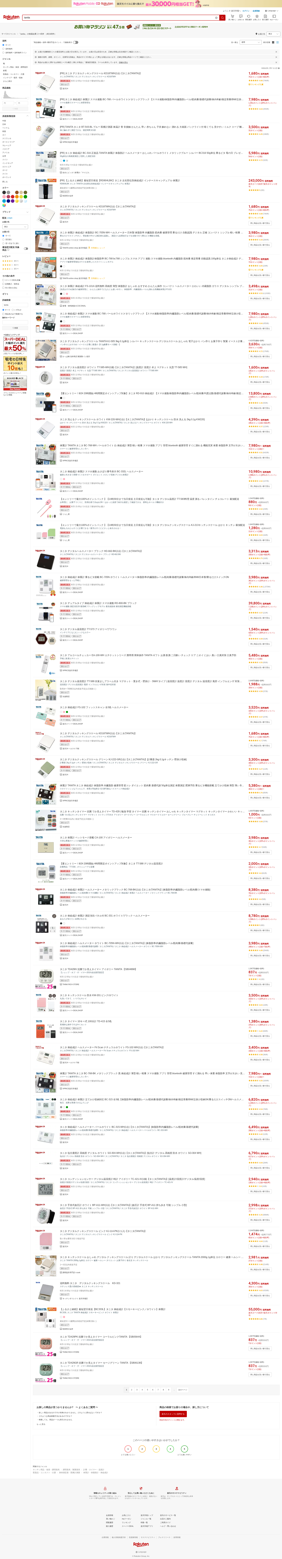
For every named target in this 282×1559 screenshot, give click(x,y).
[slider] (2, 98)
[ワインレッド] (8, 196)
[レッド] (12, 196)
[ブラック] (4, 192)
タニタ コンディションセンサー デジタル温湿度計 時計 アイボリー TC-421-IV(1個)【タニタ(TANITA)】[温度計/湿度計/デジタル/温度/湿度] (132, 1179)
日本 (4, 124)
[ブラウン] (17, 192)
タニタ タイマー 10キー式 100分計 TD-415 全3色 (86, 1021)
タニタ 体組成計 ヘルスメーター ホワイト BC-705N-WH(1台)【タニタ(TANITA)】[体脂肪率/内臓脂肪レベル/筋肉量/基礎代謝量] (126, 943)
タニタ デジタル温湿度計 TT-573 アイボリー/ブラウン (88, 629)
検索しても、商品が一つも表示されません (55, 1420)
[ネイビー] (8, 201)
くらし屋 (66, 514)
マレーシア (6, 145)
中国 (4, 121)
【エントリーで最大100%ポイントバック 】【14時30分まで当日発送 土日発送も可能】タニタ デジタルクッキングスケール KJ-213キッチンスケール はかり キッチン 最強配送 (152, 525)
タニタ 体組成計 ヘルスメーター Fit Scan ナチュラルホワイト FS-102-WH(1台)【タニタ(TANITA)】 (112, 1047)
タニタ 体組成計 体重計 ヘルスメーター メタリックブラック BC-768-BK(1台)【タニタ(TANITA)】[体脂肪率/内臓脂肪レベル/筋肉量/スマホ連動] (135, 889)
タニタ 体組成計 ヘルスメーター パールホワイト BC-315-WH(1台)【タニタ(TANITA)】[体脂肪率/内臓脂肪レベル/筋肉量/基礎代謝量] (129, 1127)
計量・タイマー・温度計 (93, 1470)
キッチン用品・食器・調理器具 (46, 1470)
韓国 (4, 131)
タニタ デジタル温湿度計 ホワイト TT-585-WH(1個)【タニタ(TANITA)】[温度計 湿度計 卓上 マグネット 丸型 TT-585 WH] (123, 367)
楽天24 (65, 89)
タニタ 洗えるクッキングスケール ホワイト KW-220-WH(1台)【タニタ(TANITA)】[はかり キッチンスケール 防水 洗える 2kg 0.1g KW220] (132, 419)
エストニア (6, 167)
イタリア (5, 149)
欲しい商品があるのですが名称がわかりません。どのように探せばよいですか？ (70, 1413)
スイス (5, 174)
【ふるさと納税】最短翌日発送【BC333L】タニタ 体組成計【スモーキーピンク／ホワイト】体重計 (113, 1309)
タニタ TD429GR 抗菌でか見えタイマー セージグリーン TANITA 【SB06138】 (101, 1363)
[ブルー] (4, 201)
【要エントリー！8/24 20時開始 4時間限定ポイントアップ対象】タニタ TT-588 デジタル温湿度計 (111, 863)
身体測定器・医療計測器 (69, 1472)
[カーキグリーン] (25, 192)
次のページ (182, 1390)
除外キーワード (8, 318)
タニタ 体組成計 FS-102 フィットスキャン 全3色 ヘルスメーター (94, 707)
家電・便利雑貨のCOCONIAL (74, 306)
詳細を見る (123, 62)
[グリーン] (25, 196)
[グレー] (8, 192)
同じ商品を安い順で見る (260, 223)
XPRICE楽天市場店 (70, 142)
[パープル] (12, 201)
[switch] (26, 248)
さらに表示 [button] (7, 81)
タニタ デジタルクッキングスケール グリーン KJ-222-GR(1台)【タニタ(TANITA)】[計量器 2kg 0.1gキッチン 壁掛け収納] (123, 759)
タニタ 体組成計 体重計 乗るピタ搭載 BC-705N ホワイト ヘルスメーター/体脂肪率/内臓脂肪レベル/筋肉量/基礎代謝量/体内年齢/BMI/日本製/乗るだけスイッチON (144, 577)
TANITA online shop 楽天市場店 (75, 248)
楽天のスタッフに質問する (173, 1414)
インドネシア (7, 163)
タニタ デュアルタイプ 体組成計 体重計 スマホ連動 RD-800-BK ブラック (98, 603)
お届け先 (5, 222)
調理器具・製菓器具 (71, 1470)
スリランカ (6, 138)
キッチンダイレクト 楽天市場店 (75, 1299)
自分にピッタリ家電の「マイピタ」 (77, 173)
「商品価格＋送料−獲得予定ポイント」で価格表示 (52, 42)
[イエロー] (21, 196)
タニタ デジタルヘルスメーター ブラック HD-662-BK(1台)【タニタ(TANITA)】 (101, 551)
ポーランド (6, 177)
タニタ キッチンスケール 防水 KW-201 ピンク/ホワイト (89, 995)
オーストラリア (8, 142)
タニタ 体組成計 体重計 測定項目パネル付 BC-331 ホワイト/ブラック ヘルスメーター (105, 915)
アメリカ (5, 153)
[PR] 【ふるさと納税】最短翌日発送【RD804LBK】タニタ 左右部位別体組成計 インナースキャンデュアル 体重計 (120, 180)
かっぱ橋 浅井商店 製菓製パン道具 (76, 356)
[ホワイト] (12, 192)
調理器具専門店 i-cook (71, 1273)
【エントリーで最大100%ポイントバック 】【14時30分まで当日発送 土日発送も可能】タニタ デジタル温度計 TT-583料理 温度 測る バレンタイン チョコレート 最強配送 (149, 499)
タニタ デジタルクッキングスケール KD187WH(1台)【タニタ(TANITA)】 (98, 206)
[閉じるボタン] (276, 51)
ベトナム (5, 128)
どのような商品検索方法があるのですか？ (55, 1416)
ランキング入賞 (257, 84)
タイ (4, 135)
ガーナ (5, 170)
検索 (16, 109)
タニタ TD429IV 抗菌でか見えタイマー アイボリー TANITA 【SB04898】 (98, 969)
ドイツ (5, 160)
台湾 (4, 156)
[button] (271, 11)
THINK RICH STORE (71, 984)
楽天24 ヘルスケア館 (71, 749)
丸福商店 (66, 696)
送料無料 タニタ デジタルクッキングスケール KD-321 (90, 1283)
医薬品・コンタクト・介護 (44, 1472)
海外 (10, 218)
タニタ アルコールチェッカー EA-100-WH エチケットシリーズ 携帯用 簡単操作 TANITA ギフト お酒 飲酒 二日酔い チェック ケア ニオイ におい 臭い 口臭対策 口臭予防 (148, 655)
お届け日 (5, 232)
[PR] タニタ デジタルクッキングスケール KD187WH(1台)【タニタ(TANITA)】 (101, 73)
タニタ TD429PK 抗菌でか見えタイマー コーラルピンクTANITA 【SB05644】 (101, 1337)
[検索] (222, 18)
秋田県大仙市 (68, 196)
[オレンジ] (17, 196)
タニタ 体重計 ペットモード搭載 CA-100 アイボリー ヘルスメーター (96, 837)
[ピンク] (4, 196)
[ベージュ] (21, 192)
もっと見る (41, 1424)
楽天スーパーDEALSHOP (73, 119)
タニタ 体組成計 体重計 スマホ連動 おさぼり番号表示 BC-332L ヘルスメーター (101, 471)
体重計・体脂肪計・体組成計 (95, 1472)
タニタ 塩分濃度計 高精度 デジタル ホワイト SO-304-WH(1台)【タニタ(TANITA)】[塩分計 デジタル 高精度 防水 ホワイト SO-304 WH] (130, 1153)
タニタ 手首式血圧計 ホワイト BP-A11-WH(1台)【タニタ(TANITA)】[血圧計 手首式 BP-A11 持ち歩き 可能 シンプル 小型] (123, 1205)
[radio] (3, 45)
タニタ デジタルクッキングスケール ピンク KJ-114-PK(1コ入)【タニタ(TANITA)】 (103, 1231)
